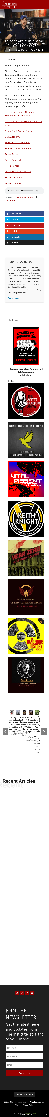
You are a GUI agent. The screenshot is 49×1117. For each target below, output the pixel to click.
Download (10, 200)
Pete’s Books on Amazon (18, 171)
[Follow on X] (17, 993)
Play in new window (25, 197)
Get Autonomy (12, 136)
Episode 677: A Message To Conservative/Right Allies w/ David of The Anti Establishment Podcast (24, 832)
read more (24, 846)
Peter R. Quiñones (19, 50)
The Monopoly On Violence (19, 148)
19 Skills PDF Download (17, 142)
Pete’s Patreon (12, 154)
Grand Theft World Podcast (19, 131)
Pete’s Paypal (12, 165)
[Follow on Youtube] (32, 993)
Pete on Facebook (14, 177)
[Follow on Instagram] (22, 993)
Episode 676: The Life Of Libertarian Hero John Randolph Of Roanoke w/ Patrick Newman (24, 893)
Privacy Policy (28, 1105)
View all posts (13, 298)
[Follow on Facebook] (27, 993)
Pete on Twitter (13, 183)
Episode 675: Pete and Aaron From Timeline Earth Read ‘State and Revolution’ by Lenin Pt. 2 (24, 953)
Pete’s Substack (13, 160)
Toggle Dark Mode (24, 1094)
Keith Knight (27, 375)
